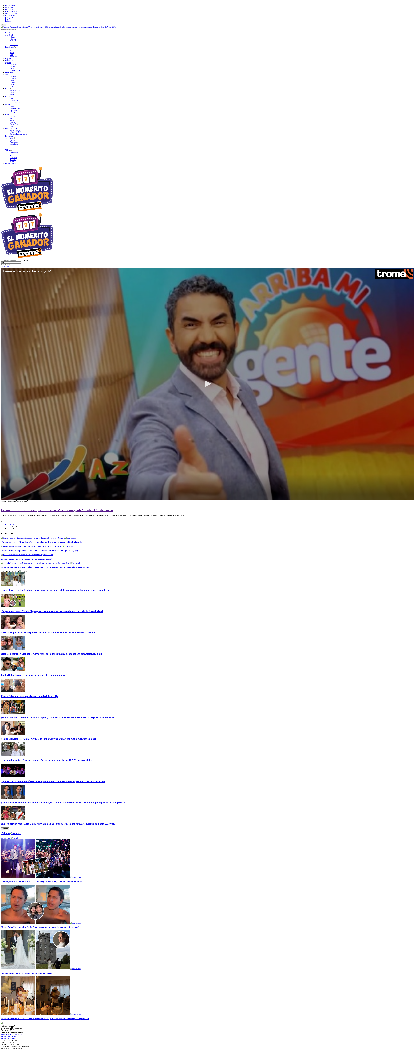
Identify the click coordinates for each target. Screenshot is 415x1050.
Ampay (12, 68)
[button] (24, 260)
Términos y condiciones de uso (11, 1034)
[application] (207, 384)
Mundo (7, 104)
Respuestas (9, 72)
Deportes (8, 59)
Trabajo (12, 122)
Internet (12, 140)
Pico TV (8, 19)
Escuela (12, 116)
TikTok (12, 84)
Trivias (7, 148)
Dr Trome (13, 160)
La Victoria (9, 9)
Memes (12, 86)
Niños (12, 120)
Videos (7, 150)
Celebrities (13, 158)
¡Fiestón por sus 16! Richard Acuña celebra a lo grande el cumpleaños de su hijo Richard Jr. (41, 542)
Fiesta (12, 98)
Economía (13, 43)
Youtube (12, 82)
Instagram (13, 78)
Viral (7, 75)
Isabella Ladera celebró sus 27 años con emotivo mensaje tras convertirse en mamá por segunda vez (45, 567)
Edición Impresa (10, 164)
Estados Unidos (15, 108)
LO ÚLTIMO (10, 5)
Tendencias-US (15, 90)
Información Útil (15, 132)
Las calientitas (14, 100)
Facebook (13, 76)
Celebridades (14, 51)
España (12, 106)
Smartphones (14, 144)
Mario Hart (9, 7)
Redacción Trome (11, 525)
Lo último (8, 33)
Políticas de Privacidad (8, 1036)
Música (12, 53)
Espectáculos (9, 47)
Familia (7, 114)
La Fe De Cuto (15, 102)
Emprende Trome (11, 128)
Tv (10, 49)
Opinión (8, 63)
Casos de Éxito (15, 130)
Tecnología (9, 138)
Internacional (14, 45)
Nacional (13, 41)
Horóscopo (9, 60)
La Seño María (15, 70)
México (12, 112)
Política (12, 37)
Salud (11, 118)
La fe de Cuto (10, 15)
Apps (11, 146)
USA (7, 88)
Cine (11, 55)
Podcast (7, 21)
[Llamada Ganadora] (27, 212)
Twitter (12, 80)
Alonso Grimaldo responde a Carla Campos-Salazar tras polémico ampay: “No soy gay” (40, 550)
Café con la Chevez (12, 13)
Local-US (13, 92)
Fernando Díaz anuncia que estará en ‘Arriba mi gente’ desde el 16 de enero (57, 510)
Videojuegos (14, 142)
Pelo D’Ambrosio (11, 11)
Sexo (11, 126)
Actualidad (9, 35)
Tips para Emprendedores (18, 134)
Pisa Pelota (9, 17)
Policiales (13, 39)
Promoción (9, 136)
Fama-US (13, 94)
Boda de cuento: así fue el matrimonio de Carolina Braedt (26, 559)
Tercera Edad (14, 124)
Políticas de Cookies (8, 1038)
